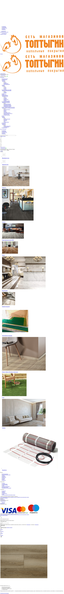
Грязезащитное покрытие (7, 105)
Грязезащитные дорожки (7, 106)
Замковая (5, 92)
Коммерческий (6, 83)
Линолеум (3, 80)
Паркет (3, 93)
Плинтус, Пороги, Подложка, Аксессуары (8, 107)
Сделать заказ (3, 525)
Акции (3, 494)
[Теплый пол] (30, 468)
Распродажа (4, 29)
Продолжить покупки (3, 527)
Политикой (28, 524)
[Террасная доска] (4, 162)
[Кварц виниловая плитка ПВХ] (13, 238)
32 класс (5, 87)
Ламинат (3, 85)
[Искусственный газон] (14, 395)
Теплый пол (4, 123)
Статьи (3, 485)
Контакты (3, 28)
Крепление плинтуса (7, 109)
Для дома (5, 97)
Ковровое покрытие (5, 95)
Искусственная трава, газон (6, 474)
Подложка (3, 478)
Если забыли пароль (5, 487)
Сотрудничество (4, 132)
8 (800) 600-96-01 (2, 73)
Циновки (5, 98)
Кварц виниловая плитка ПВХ (6, 89)
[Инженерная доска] (4, 156)
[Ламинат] (18, 220)
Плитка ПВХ (4, 477)
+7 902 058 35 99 (2, 75)
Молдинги (5, 119)
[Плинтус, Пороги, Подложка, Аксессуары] (24, 370)
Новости (3, 491)
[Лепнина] (24, 426)
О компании (4, 26)
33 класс (5, 88)
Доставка (3, 483)
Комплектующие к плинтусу (8, 113)
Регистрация (4, 129)
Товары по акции (4, 127)
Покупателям (4, 27)
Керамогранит (4, 94)
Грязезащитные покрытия (6, 101)
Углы (4, 121)
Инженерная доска (5, 78)
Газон (3, 115)
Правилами (36, 524)
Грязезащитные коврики (7, 104)
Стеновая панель (6, 122)
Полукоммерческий (7, 84)
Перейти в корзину (9, 527)
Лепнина (3, 116)
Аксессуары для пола (7, 112)
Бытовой (5, 82)
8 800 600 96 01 (2, 499)
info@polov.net (2, 503)
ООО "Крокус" (4, 515)
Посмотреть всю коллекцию (4, 593)
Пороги (5, 111)
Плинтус (5, 110)
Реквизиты (3, 492)
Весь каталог (2, 77)
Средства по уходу (6, 114)
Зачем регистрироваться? (6, 486)
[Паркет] (10, 253)
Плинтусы (5, 120)
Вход (1, 129)
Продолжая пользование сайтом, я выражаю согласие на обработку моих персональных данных (14, 497)
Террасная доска (4, 79)
